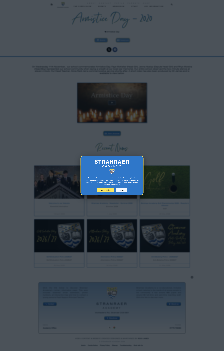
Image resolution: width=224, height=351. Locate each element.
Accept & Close (106, 190)
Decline (121, 190)
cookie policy (103, 182)
